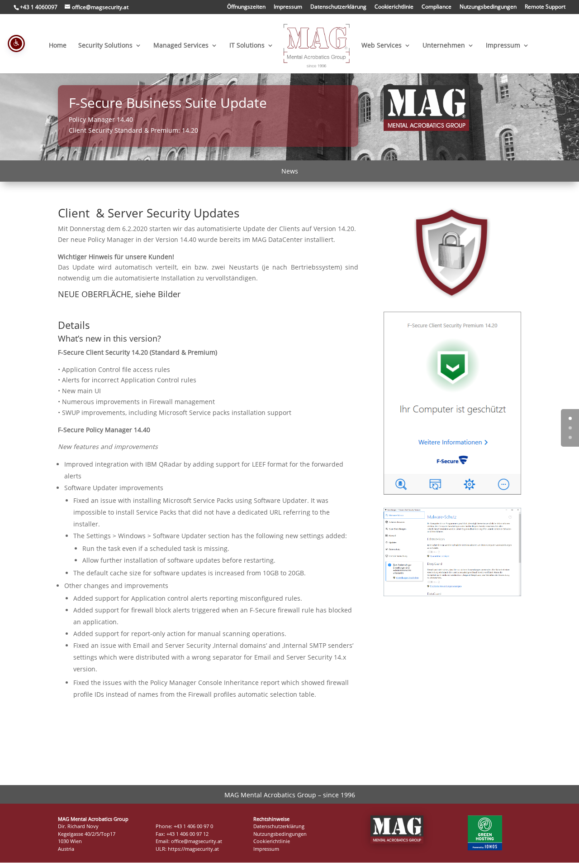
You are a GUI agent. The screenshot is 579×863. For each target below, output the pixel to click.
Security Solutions (105, 45)
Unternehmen (443, 45)
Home (57, 45)
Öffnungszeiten (246, 7)
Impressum (288, 7)
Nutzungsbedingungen (488, 7)
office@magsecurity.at (196, 841)
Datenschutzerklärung (338, 7)
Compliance (436, 7)
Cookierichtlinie (394, 7)
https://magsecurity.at (193, 848)
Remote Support (545, 7)
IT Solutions (247, 45)
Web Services (381, 45)
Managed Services (181, 45)
